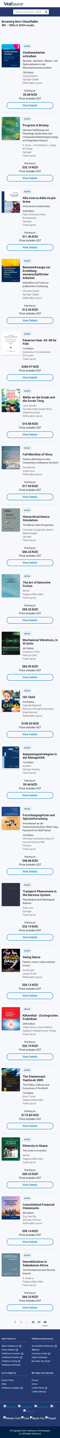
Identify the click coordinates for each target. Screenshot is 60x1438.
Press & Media (8, 1350)
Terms (35, 1384)
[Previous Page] (15, 1322)
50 (45, 1322)
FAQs (4, 1384)
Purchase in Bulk (40, 1353)
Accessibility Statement (43, 1346)
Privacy (35, 1380)
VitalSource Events (11, 1357)
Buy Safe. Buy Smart (41, 1361)
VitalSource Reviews (11, 1365)
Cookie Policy (38, 1388)
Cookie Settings (39, 1392)
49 (39, 1322)
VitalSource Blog (10, 1361)
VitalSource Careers (11, 1353)
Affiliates (36, 1350)
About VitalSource (10, 1346)
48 (33, 1322)
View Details (30, 105)
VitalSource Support (11, 1388)
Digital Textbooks (39, 1357)
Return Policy (8, 1380)
